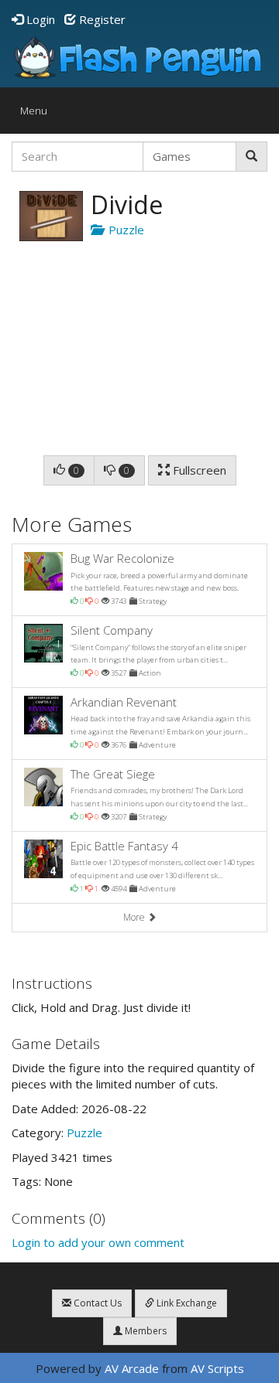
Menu (37, 114)
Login (39, 19)
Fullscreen (198, 470)
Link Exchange (185, 1303)
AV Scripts (217, 1368)
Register (101, 19)
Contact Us (96, 1303)
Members (144, 1330)
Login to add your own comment (98, 1242)
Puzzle (123, 229)
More (135, 917)
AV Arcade (132, 1368)
